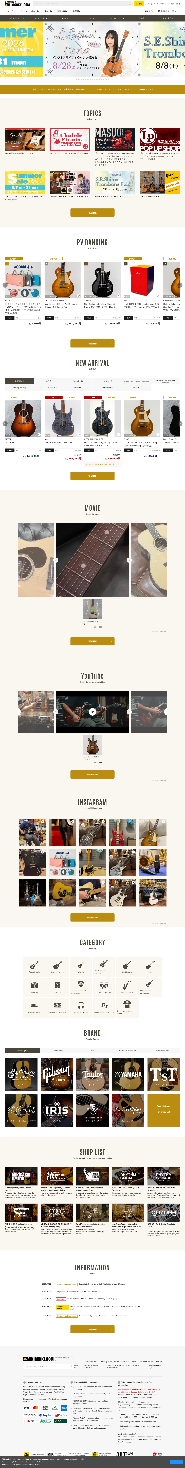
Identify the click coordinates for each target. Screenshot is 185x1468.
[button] (76, 79)
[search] (127, 3)
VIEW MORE (92, 215)
